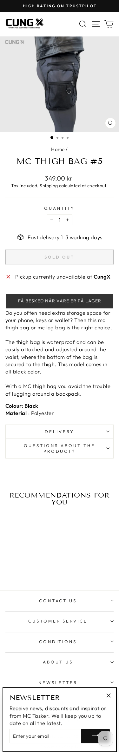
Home (58, 149)
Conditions (58, 641)
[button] (59, 301)
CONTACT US (58, 600)
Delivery (59, 431)
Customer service (58, 620)
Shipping (49, 185)
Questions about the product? (59, 448)
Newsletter (57, 682)
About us (58, 661)
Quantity (59, 208)
